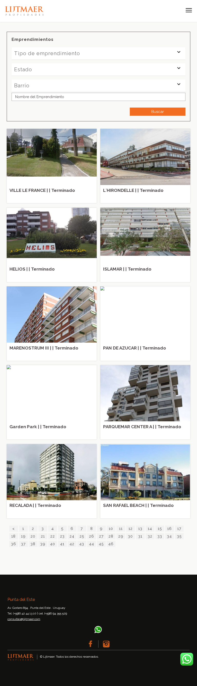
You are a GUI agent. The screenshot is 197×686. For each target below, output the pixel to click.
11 (121, 528)
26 (91, 536)
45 (101, 544)
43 (81, 544)
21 (43, 536)
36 (13, 544)
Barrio (21, 86)
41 (62, 544)
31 (140, 536)
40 (52, 544)
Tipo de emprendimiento (47, 53)
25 (82, 536)
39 (42, 544)
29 (120, 536)
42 (72, 544)
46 (111, 544)
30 (130, 536)
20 (33, 536)
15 (160, 528)
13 (140, 528)
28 (111, 536)
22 (52, 536)
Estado (23, 69)
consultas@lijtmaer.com (23, 619)
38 (33, 544)
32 (150, 536)
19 (23, 536)
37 (23, 544)
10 (111, 528)
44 (91, 544)
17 (179, 528)
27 (101, 536)
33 (159, 536)
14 (150, 528)
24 (72, 536)
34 (169, 536)
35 (179, 536)
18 (13, 536)
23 (62, 536)
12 (131, 528)
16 (169, 528)
